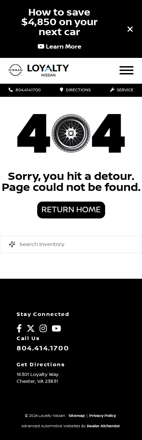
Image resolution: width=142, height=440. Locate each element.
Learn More (62, 46)
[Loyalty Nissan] (15, 70)
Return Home (71, 210)
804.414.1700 (27, 90)
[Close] (130, 29)
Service (124, 90)
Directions (78, 90)
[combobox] (71, 244)
